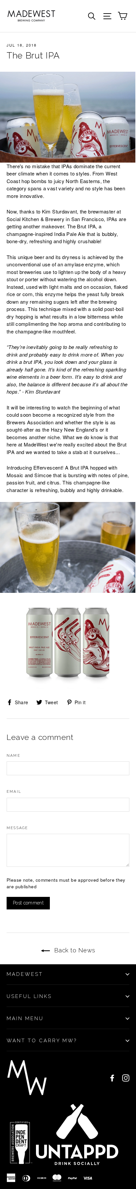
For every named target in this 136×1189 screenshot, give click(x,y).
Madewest (25, 974)
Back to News (73, 950)
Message (17, 828)
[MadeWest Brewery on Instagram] (125, 1078)
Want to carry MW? (42, 1041)
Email (14, 791)
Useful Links (29, 996)
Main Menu (25, 1018)
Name (13, 755)
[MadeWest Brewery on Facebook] (112, 1078)
